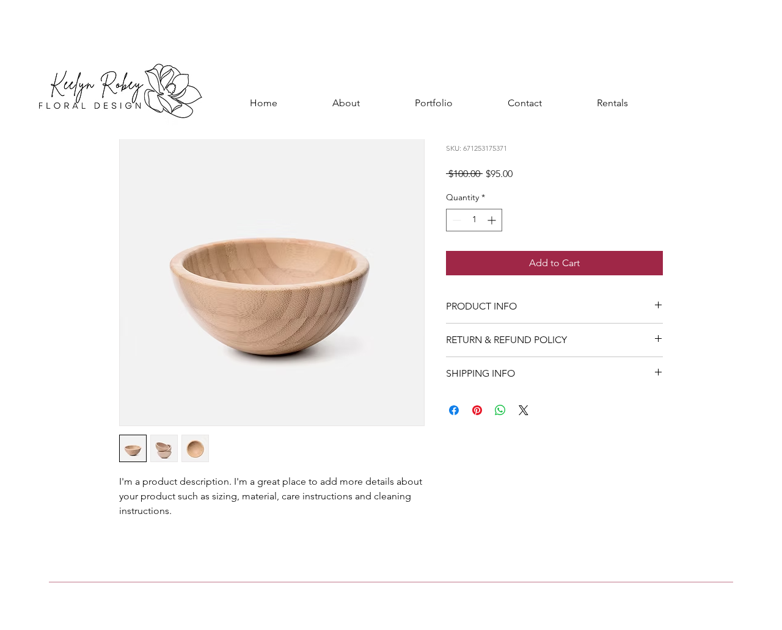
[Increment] (492, 220)
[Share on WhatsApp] (500, 410)
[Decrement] (455, 220)
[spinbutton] (474, 220)
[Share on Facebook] (454, 410)
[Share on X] (523, 410)
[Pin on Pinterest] (477, 410)
